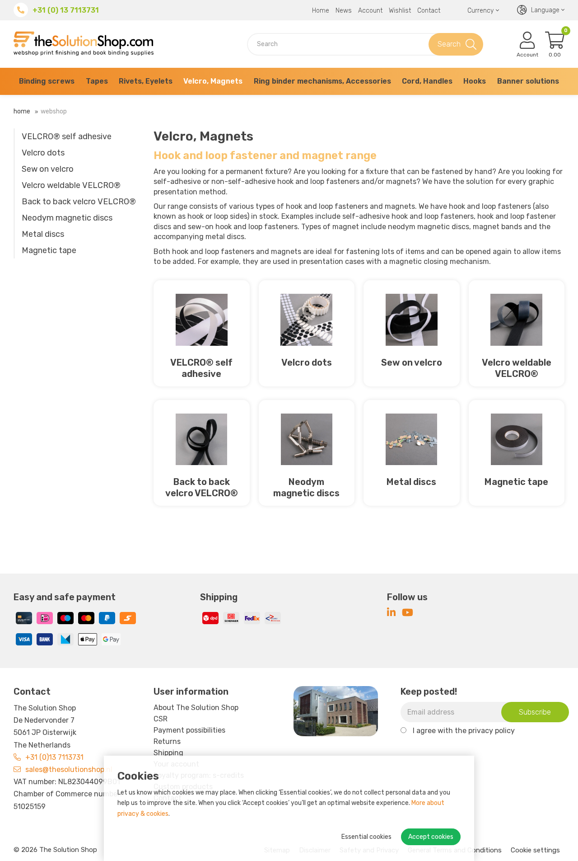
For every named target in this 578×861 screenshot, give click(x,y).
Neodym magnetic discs (67, 218)
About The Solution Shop (196, 707)
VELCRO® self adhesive (67, 136)
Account (370, 10)
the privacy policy (485, 730)
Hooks (474, 81)
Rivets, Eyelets (145, 81)
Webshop (54, 111)
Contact (428, 10)
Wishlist (400, 10)
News (344, 10)
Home (320, 10)
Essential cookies (366, 837)
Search (449, 44)
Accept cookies (430, 837)
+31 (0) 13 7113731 (66, 10)
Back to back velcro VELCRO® (79, 202)
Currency (480, 10)
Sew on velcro (48, 169)
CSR (161, 719)
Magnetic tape (49, 250)
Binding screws (47, 81)
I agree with (464, 730)
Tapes (97, 81)
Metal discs (43, 234)
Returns (167, 741)
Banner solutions (528, 81)
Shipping (168, 752)
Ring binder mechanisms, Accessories (322, 81)
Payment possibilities (189, 730)
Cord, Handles (427, 81)
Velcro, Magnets (212, 81)
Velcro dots (43, 153)
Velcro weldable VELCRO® (71, 185)
